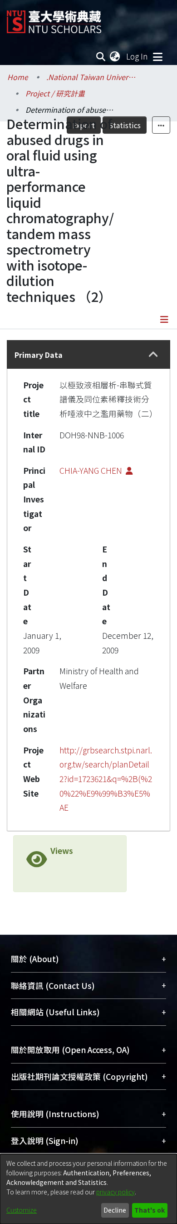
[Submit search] (101, 56)
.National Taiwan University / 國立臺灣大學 (91, 76)
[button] (153, 354)
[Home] (54, 18)
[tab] (88, 354)
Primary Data (39, 354)
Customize (21, 1209)
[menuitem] (115, 56)
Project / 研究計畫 (55, 93)
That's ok (149, 1209)
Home (17, 76)
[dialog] (88, 1189)
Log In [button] (137, 56)
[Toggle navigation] (157, 56)
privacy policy (115, 1191)
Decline (114, 1209)
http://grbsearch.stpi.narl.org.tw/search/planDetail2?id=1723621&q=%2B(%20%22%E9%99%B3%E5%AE (105, 778)
